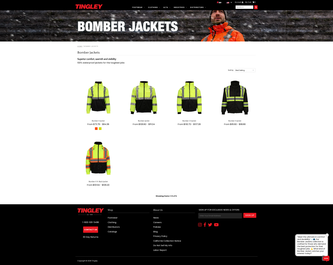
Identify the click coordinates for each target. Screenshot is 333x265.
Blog (155, 231)
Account (238, 2)
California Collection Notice (167, 240)
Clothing (153, 7)
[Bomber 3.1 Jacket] (189, 98)
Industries (179, 7)
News (156, 217)
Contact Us (90, 229)
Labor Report (160, 250)
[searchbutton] (256, 7)
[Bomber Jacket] (144, 98)
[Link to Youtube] (216, 225)
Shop (110, 210)
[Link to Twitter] (210, 225)
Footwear (137, 7)
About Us (158, 210)
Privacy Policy (160, 236)
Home (79, 46)
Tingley (95, 261)
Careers (157, 222)
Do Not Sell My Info (162, 245)
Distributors (197, 7)
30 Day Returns (90, 236)
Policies (157, 226)
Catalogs (112, 231)
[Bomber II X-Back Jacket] (98, 158)
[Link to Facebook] (205, 225)
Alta (165, 7)
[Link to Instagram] (200, 225)
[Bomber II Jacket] (98, 98)
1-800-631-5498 (90, 222)
